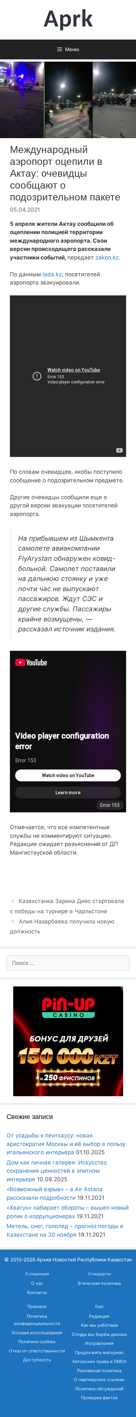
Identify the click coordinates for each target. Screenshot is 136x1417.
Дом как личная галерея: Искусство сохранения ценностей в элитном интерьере (57, 1171)
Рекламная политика (99, 1370)
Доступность (37, 1359)
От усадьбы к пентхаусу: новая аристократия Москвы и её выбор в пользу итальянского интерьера (66, 1144)
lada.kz (52, 274)
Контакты (37, 1292)
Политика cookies (36, 1341)
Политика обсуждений (99, 1388)
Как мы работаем (99, 1325)
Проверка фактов (99, 1397)
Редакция (99, 1316)
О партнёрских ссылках (99, 1379)
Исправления (99, 1343)
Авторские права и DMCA (99, 1361)
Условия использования (37, 1332)
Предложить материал (99, 1352)
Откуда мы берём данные (99, 1334)
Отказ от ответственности (37, 1350)
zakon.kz (107, 257)
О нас (37, 1283)
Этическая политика (99, 1283)
